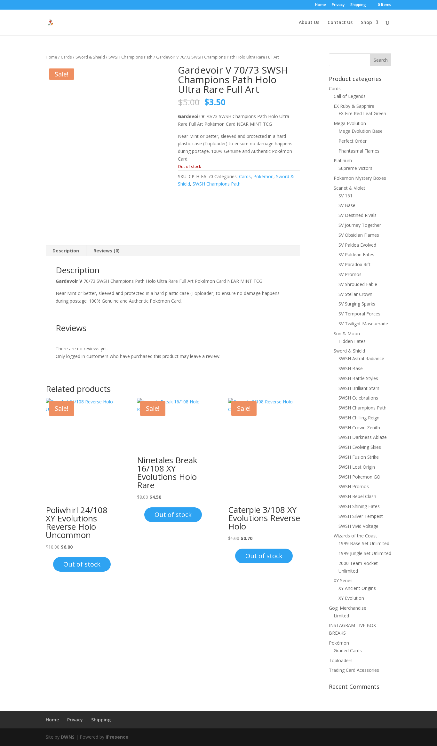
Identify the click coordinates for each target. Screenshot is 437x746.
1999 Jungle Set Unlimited (364, 553)
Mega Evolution (350, 123)
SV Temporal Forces (359, 314)
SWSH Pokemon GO (359, 477)
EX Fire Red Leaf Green (362, 113)
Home (320, 5)
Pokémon (263, 176)
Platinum (343, 160)
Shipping (358, 5)
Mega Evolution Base (360, 131)
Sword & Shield (90, 57)
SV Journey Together (359, 225)
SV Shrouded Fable (357, 284)
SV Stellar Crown (355, 294)
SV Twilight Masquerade (363, 324)
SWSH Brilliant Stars (358, 388)
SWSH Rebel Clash (357, 496)
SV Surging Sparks (356, 304)
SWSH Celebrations (358, 398)
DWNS (68, 737)
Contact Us (340, 22)
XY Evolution (351, 598)
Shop (366, 22)
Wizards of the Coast (355, 536)
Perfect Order (352, 141)
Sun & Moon (347, 333)
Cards (66, 57)
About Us (309, 22)
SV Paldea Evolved (357, 245)
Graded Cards (348, 650)
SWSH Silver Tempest (360, 516)
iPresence (117, 737)
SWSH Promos (353, 486)
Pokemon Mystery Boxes (360, 178)
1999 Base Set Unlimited (363, 543)
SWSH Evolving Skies (359, 447)
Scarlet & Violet (349, 188)
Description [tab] (65, 251)
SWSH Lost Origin (356, 467)
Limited (341, 616)
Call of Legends (350, 96)
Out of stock (81, 564)
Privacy (338, 5)
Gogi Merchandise (347, 608)
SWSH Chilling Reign (358, 418)
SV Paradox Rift (354, 264)
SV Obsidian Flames (358, 235)
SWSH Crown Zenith (359, 428)
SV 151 (345, 196)
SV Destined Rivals (357, 215)
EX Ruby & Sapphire (354, 106)
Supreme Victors (355, 168)
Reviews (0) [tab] (106, 251)
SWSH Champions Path (130, 57)
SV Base (346, 205)
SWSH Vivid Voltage (358, 526)
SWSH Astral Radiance (361, 358)
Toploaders (341, 660)
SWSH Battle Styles (358, 378)
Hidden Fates (352, 341)
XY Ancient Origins (357, 588)
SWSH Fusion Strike (358, 457)
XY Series (343, 580)
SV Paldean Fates (356, 254)
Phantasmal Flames (358, 151)
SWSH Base (350, 368)
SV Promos (350, 274)
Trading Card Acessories (354, 670)
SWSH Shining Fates (359, 506)
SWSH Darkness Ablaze (362, 437)
